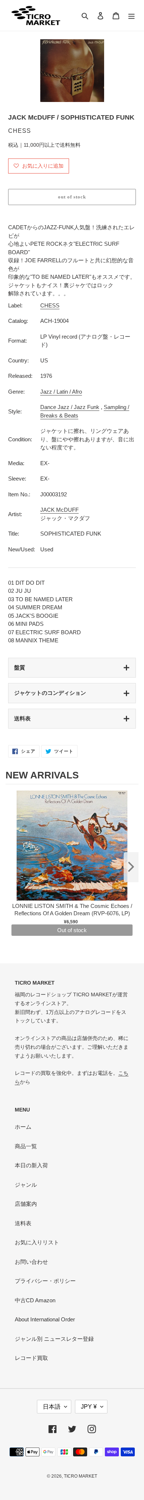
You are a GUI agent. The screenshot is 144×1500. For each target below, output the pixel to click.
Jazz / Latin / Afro (61, 391)
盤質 (19, 667)
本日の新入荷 (31, 1165)
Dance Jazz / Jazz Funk (69, 407)
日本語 (52, 1407)
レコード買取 (31, 1358)
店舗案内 (26, 1204)
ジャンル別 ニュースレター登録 (54, 1339)
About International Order (45, 1319)
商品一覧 (26, 1146)
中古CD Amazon (35, 1300)
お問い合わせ (31, 1262)
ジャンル (26, 1185)
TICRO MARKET (80, 1476)
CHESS (49, 305)
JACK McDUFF (59, 510)
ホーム (23, 1127)
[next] (131, 867)
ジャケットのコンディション (50, 693)
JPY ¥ (89, 1407)
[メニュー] (131, 15)
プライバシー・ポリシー (45, 1281)
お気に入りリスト (37, 1242)
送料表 (22, 718)
